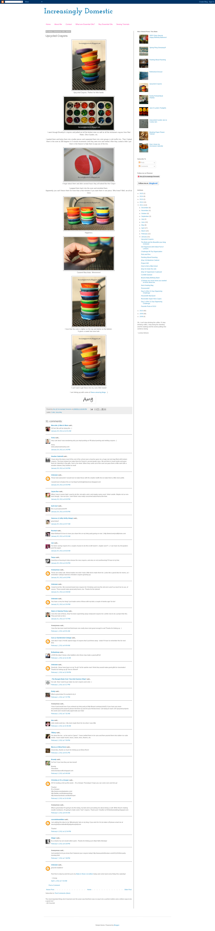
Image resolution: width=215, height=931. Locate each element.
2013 (141, 199)
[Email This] (95, 409)
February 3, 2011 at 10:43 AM (61, 798)
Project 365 (145, 263)
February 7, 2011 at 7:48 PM (60, 858)
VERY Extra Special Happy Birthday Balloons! (158, 36)
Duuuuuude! (145, 288)
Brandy (53, 759)
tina (52, 720)
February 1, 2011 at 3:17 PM (60, 685)
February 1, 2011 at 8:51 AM (60, 631)
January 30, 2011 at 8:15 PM (60, 577)
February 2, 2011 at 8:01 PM (60, 753)
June (143, 222)
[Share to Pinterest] (105, 409)
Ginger (53, 838)
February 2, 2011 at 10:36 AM (61, 726)
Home (48, 24)
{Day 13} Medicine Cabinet (150, 260)
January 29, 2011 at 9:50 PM (60, 512)
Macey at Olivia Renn (58, 747)
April (143, 228)
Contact (69, 24)
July (142, 219)
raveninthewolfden (57, 819)
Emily (53, 691)
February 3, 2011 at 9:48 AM (60, 773)
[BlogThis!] (98, 409)
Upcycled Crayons (155, 84)
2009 (141, 314)
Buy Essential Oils (106, 24)
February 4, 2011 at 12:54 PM (61, 831)
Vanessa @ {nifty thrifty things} (62, 518)
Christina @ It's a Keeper (60, 780)
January (144, 237)
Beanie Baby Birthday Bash (150, 278)
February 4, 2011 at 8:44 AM (60, 813)
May (143, 225)
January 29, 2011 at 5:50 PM (60, 485)
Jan (52, 543)
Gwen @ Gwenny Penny (59, 611)
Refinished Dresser (155, 72)
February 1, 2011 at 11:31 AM (61, 658)
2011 (141, 205)
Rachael (54, 531)
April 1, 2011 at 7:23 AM (59, 881)
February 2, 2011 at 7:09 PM (60, 740)
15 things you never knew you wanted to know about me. (154, 281)
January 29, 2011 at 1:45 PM (60, 450)
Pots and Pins (145, 254)
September (145, 216)
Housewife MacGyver (148, 296)
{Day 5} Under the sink (148, 269)
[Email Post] (91, 409)
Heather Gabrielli (57, 456)
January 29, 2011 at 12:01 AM (61, 431)
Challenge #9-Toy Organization (151, 251)
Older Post (128, 889)
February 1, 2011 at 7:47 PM (60, 697)
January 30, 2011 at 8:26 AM (60, 551)
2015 (141, 193)
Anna (53, 438)
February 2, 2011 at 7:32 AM (60, 713)
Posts (142, 162)
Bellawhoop (55, 652)
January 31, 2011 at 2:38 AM (60, 592)
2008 (141, 316)
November (145, 210)
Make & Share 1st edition (84, 874)
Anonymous (55, 570)
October (144, 213)
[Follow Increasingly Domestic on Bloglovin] (148, 184)
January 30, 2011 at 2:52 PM (60, 563)
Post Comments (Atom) (62, 893)
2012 (141, 202)
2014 (141, 196)
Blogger (116, 925)
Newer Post (50, 889)
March (143, 231)
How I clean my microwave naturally (156, 145)
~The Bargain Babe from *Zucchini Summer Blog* (68, 679)
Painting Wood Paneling (157, 60)
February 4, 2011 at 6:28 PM (60, 844)
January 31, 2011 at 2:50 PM (60, 604)
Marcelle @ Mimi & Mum (59, 425)
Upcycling (59, 412)
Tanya (53, 557)
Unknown (54, 475)
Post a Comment (54, 885)
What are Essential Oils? (85, 24)
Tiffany (53, 733)
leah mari (54, 506)
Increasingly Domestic (78, 11)
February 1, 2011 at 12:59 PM (61, 672)
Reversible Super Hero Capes (151, 299)
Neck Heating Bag (147, 285)
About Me (58, 24)
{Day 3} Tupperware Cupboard (151, 272)
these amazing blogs (98, 392)
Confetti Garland (146, 275)
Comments (144, 166)
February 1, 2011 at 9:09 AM (60, 645)
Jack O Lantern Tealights (157, 108)
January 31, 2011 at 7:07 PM (60, 619)
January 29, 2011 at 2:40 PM (60, 468)
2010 (141, 311)
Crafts (53, 412)
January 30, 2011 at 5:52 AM (60, 536)
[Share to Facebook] (102, 409)
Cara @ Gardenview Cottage (61, 638)
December (145, 208)
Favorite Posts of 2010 (148, 306)
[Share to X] (100, 409)
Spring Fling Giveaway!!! (157, 47)
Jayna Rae (55, 491)
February (144, 234)
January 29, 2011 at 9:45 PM (60, 499)
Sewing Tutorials (122, 24)
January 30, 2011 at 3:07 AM (60, 524)
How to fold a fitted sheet (149, 266)
